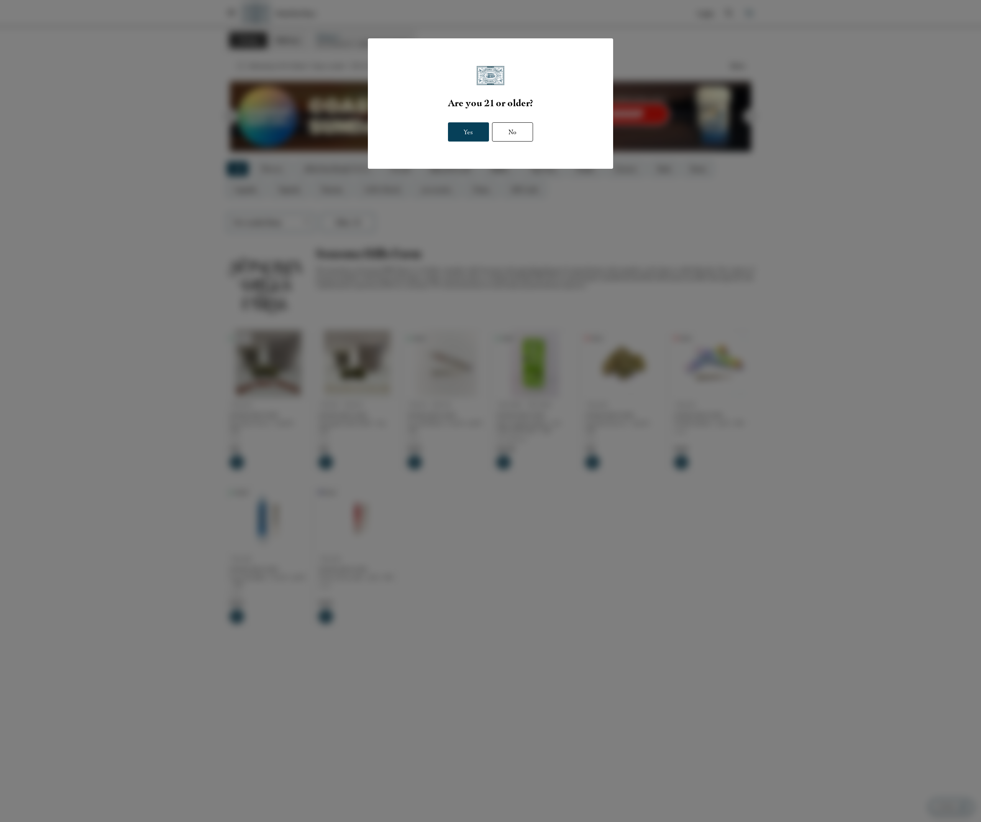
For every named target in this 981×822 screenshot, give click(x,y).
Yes (468, 131)
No (513, 131)
